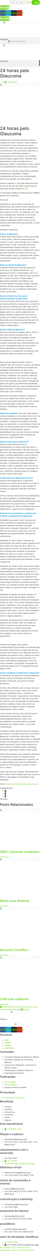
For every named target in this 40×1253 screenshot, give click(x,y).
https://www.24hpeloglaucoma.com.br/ (22, 784)
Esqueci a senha (28, 2)
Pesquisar (4, 39)
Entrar (36, 2)
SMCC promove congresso (19, 852)
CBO (26, 188)
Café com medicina (14, 999)
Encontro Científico (14, 950)
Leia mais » (4, 857)
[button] (20, 37)
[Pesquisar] (39, 63)
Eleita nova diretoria (14, 901)
